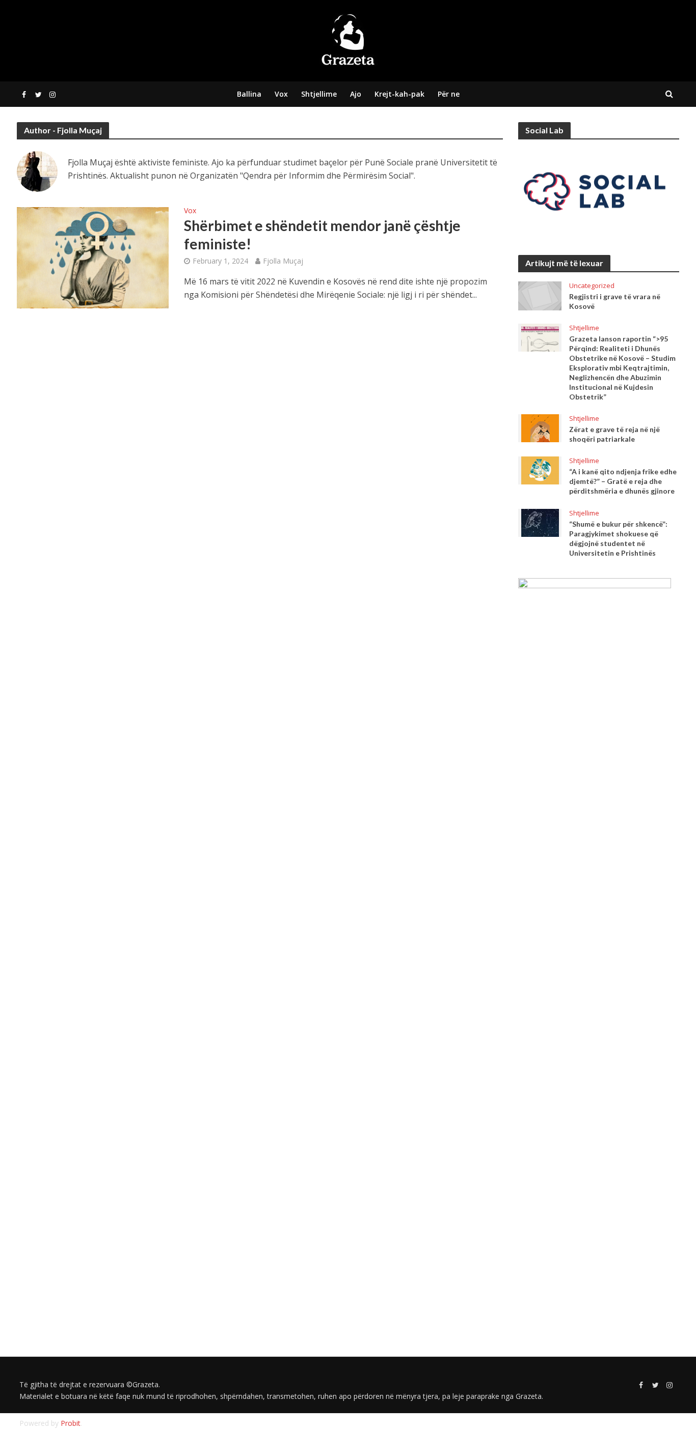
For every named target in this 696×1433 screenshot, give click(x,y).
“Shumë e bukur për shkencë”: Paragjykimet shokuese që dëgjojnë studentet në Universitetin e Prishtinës (618, 538)
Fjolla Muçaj (283, 261)
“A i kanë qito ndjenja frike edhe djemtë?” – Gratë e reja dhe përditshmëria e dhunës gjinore (623, 481)
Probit (71, 1423)
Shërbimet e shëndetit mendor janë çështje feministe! (322, 234)
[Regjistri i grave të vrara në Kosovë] (539, 295)
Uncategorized (591, 285)
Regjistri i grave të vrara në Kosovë (614, 301)
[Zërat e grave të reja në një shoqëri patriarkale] (540, 427)
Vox (281, 94)
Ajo (355, 94)
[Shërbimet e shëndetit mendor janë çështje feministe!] (93, 257)
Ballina (249, 94)
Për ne (449, 94)
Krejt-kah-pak (399, 94)
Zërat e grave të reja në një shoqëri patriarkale (614, 434)
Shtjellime (319, 94)
